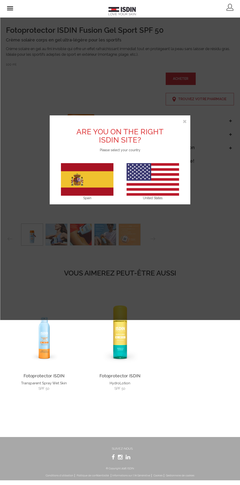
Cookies (158, 475)
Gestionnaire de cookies (180, 475)
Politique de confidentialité (93, 475)
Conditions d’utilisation (59, 475)
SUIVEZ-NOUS (122, 448)
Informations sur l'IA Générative (131, 475)
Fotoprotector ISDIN (43, 375)
